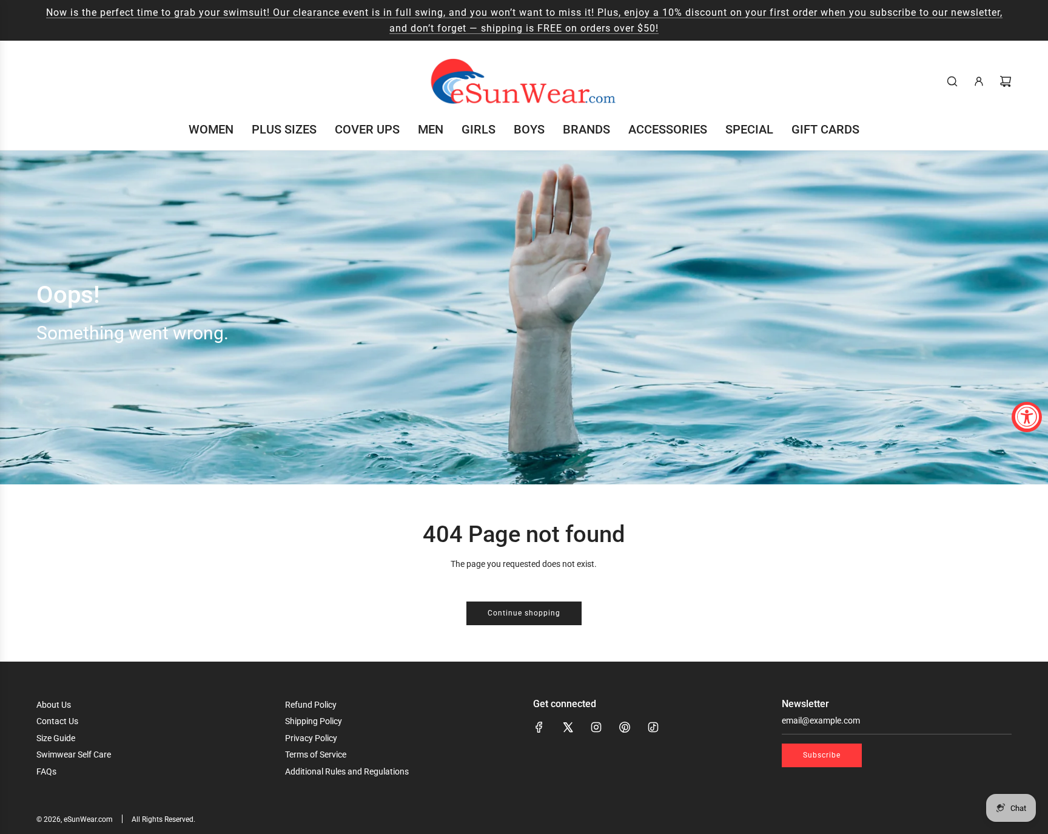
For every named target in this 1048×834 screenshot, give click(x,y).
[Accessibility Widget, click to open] (1027, 417)
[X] (567, 727)
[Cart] (1005, 81)
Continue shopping (524, 613)
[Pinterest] (624, 727)
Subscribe (822, 755)
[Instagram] (596, 727)
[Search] (952, 81)
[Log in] (979, 81)
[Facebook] (539, 727)
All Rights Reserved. (163, 819)
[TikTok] (653, 727)
